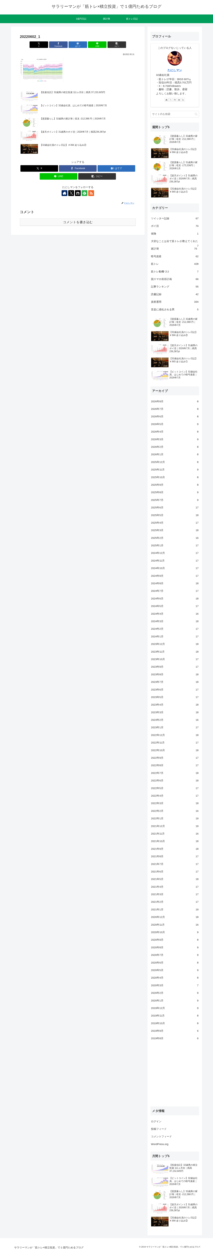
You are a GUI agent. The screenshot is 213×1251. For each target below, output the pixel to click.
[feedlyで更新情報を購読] (84, 193)
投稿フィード (159, 1129)
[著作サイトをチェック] (64, 193)
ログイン (156, 1121)
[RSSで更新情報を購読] (91, 193)
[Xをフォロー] (71, 193)
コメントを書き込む (78, 222)
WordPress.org (159, 1144)
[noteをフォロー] (78, 193)
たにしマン (175, 70)
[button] (117, 44)
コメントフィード (161, 1136)
